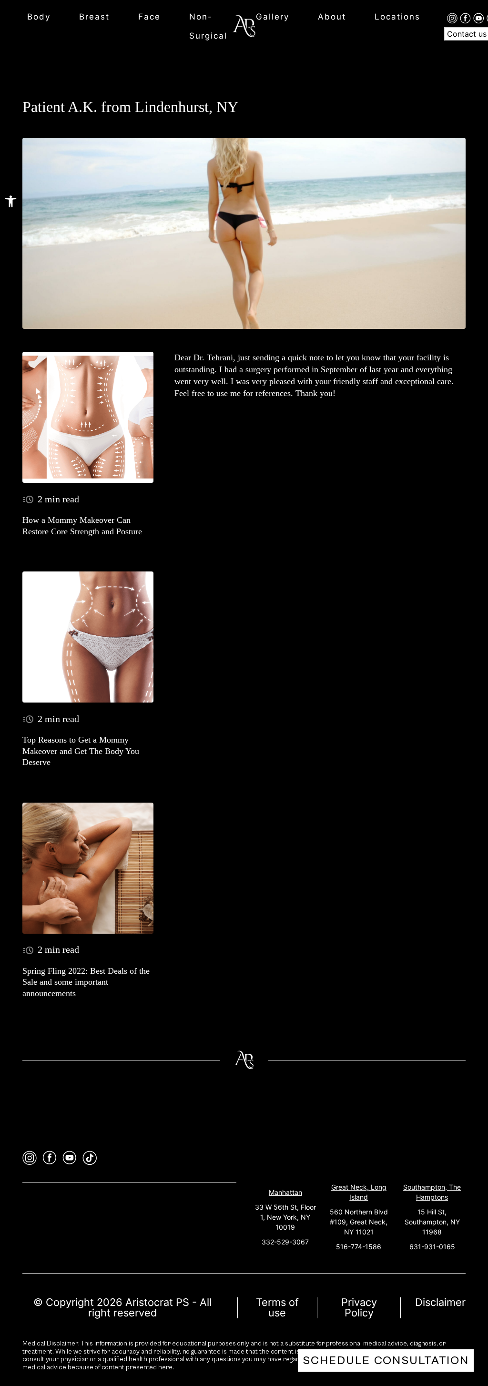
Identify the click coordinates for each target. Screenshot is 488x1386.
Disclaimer (440, 1302)
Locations (397, 16)
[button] (10, 201)
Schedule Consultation (386, 1360)
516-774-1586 (358, 1247)
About (332, 16)
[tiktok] (89, 1158)
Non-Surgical (208, 26)
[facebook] (466, 17)
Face (149, 16)
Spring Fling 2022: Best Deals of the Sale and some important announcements (86, 982)
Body (39, 16)
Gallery (272, 16)
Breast (94, 16)
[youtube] (480, 17)
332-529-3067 (285, 1242)
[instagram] (453, 17)
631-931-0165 (432, 1247)
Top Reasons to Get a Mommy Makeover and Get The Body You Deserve (80, 751)
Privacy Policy (359, 1307)
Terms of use (277, 1307)
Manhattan (285, 1192)
